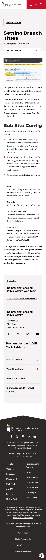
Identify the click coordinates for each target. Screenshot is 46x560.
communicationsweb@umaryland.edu (22, 298)
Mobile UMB (11, 479)
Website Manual (13, 22)
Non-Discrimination (23, 551)
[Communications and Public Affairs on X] (18, 334)
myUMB (9, 489)
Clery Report (31, 492)
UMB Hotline (31, 497)
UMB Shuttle (11, 484)
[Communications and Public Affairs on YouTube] (37, 334)
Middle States (32, 477)
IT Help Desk (11, 499)
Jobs (28, 472)
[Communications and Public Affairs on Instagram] (27, 334)
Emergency (11, 474)
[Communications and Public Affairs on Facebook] (8, 334)
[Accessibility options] (41, 555)
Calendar (10, 469)
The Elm (9, 464)
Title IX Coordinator (23, 515)
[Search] (35, 4)
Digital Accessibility (23, 539)
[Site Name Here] (11, 4)
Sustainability (32, 487)
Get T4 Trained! (14, 359)
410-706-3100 (26, 456)
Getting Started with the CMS (18, 44)
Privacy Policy (23, 533)
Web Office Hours (15, 369)
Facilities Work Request (32, 466)
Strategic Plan (32, 482)
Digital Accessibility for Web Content (20, 390)
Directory (10, 494)
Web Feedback (23, 545)
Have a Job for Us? (15, 378)
